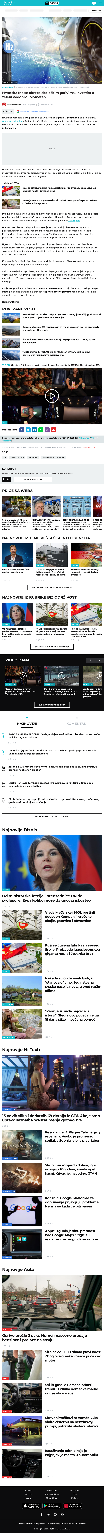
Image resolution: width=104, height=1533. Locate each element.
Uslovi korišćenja (88, 447)
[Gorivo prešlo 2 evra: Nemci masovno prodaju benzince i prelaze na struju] (52, 1303)
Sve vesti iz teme (52, 588)
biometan (33, 457)
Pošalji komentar (33, 479)
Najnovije (19, 829)
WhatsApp (84, 438)
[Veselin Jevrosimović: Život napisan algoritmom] (17, 555)
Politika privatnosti (69, 1524)
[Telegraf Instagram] (55, 1514)
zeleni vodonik (17, 457)
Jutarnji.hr (74, 220)
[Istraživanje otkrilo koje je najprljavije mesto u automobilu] (22, 1463)
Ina (4, 457)
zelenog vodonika (12, 121)
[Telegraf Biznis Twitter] (48, 1514)
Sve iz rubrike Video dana (52, 705)
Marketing (30, 1524)
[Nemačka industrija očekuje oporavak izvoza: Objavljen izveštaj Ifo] (86, 555)
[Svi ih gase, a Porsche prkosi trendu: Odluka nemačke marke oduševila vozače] (22, 1398)
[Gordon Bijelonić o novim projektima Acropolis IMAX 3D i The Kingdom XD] (23, 676)
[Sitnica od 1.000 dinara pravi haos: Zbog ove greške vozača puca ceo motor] (22, 1365)
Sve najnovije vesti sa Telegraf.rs (52, 816)
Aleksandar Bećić (14, 105)
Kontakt (82, 1524)
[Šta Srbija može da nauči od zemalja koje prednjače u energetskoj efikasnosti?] (11, 343)
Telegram (6, 441)
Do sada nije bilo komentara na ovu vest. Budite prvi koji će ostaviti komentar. (38, 473)
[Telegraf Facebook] (41, 1514)
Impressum (40, 1524)
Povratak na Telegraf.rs (9, 3)
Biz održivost (8, 87)
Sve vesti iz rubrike (52, 647)
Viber (93, 438)
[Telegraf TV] (62, 1514)
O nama (22, 1524)
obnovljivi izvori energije (53, 457)
